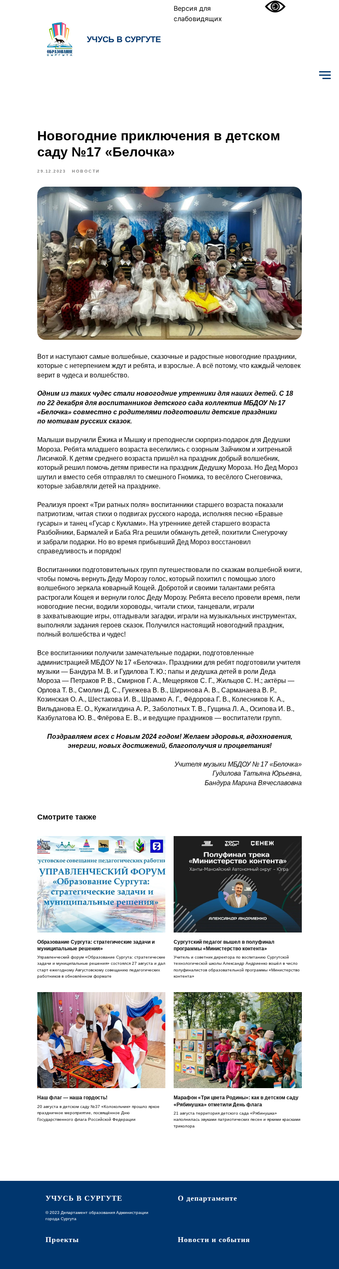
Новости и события (214, 1239)
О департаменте (207, 1198)
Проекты (62, 1239)
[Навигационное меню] (325, 75)
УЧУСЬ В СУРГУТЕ (124, 39)
